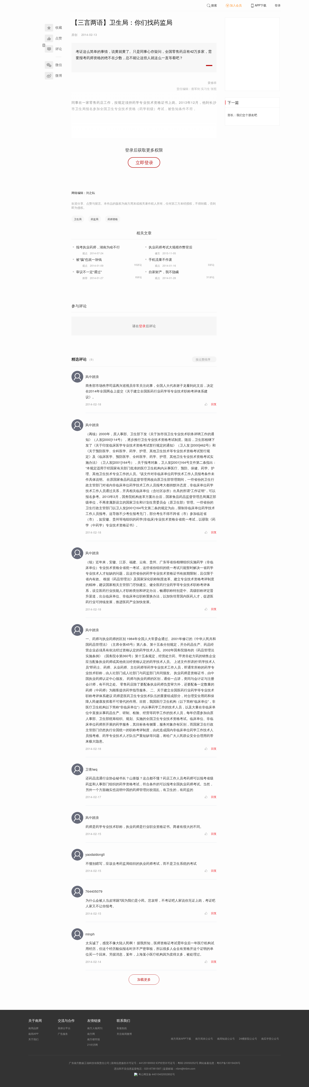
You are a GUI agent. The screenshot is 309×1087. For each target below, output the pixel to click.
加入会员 (236, 5)
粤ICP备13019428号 (228, 1063)
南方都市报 (93, 1039)
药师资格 (113, 219)
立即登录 (144, 162)
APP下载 (260, 5)
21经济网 (92, 1044)
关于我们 (33, 1039)
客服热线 (122, 1028)
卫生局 (78, 219)
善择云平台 (64, 1028)
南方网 (91, 1033)
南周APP (33, 1033)
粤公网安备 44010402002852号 (157, 1074)
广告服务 (63, 1033)
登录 (278, 5)
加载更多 (144, 979)
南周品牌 (33, 1028)
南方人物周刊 (94, 1028)
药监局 (94, 219)
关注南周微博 (124, 1033)
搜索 (214, 5)
